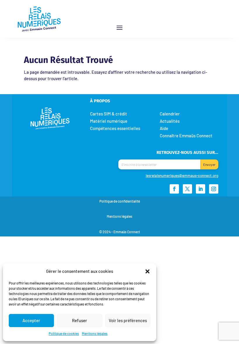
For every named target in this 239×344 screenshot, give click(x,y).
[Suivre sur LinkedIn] (200, 189)
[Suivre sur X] (187, 189)
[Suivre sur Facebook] (174, 189)
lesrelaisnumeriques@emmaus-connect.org (182, 175)
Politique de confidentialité (119, 201)
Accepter (31, 320)
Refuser (79, 320)
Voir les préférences (128, 320)
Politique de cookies (64, 333)
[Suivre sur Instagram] (213, 189)
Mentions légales (95, 333)
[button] (147, 271)
